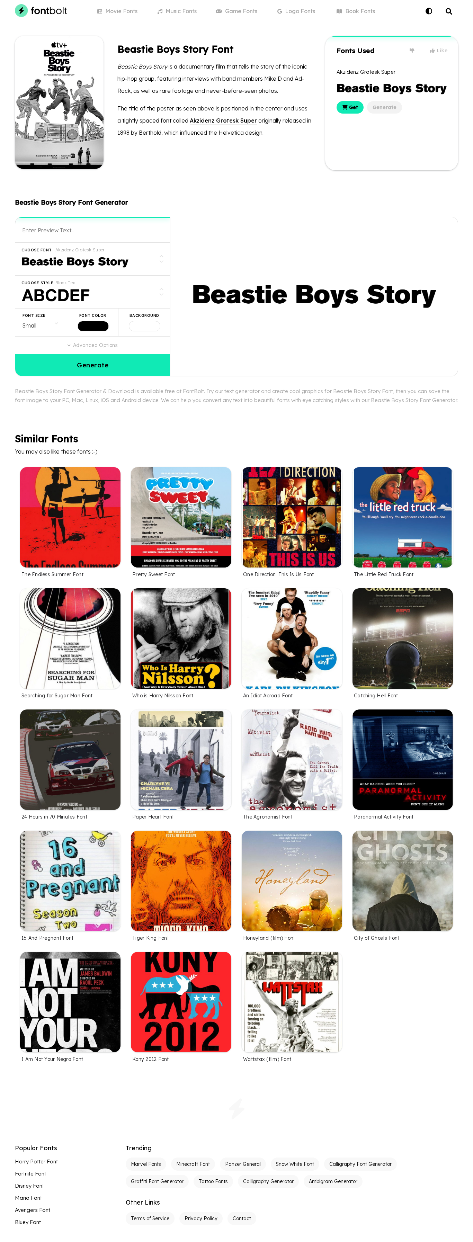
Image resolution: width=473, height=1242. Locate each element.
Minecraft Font (193, 1164)
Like (441, 50)
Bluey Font (28, 1222)
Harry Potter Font (36, 1161)
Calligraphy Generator (268, 1181)
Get (353, 107)
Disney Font (29, 1185)
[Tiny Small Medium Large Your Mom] (41, 322)
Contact (242, 1218)
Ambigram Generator (333, 1181)
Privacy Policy (201, 1218)
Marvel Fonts (146, 1164)
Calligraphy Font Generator (360, 1164)
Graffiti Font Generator (157, 1181)
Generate (384, 107)
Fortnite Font (30, 1173)
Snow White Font (295, 1164)
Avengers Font (32, 1210)
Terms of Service (150, 1218)
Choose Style (37, 282)
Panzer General (243, 1164)
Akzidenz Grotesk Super (223, 120)
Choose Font (36, 250)
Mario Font (28, 1198)
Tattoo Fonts (213, 1181)
